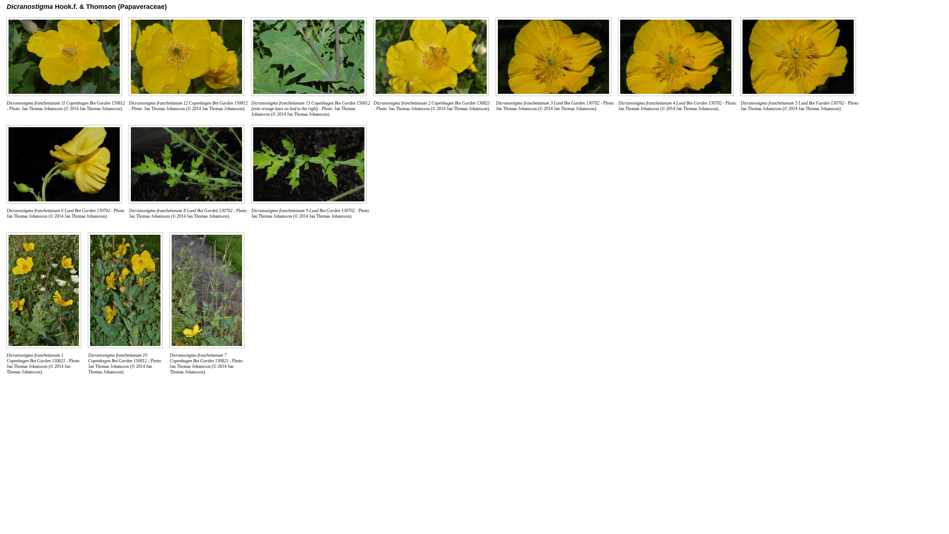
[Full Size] (64, 94)
